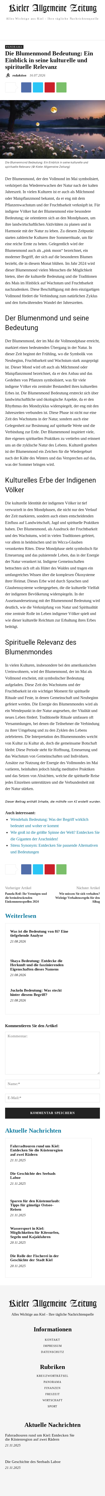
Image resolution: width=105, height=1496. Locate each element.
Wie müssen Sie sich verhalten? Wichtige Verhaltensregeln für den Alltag (77, 897)
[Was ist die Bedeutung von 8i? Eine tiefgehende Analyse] (84, 939)
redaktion (19, 75)
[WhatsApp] (61, 87)
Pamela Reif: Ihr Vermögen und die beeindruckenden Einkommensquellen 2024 (26, 897)
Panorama (14, 46)
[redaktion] (8, 75)
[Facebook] (26, 87)
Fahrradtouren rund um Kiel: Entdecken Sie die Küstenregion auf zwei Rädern (36, 1150)
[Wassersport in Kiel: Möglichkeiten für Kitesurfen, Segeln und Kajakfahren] (77, 1235)
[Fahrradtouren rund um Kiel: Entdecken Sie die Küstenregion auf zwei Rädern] (77, 1153)
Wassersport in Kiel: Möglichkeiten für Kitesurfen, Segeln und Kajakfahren (34, 1232)
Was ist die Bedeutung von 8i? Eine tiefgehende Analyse (39, 933)
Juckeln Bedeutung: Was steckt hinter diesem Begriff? (36, 992)
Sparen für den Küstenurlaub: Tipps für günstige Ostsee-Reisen (35, 1205)
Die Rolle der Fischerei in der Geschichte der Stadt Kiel (34, 1258)
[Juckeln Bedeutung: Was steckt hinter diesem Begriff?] (84, 998)
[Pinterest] (50, 87)
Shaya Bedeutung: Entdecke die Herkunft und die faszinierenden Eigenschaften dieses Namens (36, 965)
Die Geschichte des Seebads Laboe (33, 1175)
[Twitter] (38, 87)
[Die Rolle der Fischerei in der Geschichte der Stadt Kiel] (77, 1263)
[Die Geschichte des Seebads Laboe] (77, 1180)
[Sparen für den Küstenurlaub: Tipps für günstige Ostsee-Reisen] (77, 1208)
